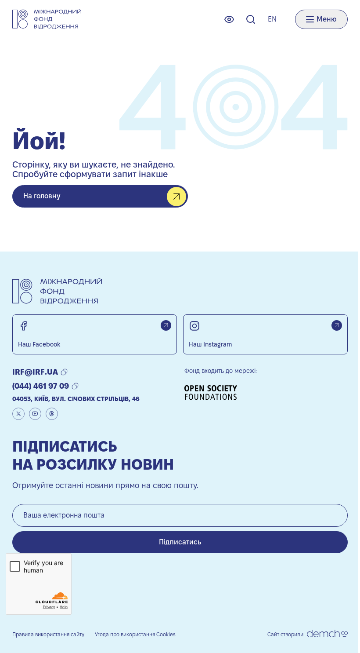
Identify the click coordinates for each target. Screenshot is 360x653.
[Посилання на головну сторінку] (46, 19)
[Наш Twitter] (18, 414)
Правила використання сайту (48, 634)
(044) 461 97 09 (40, 386)
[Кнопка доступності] (229, 19)
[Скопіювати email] (64, 372)
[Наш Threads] (52, 414)
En (272, 19)
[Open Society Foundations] (213, 392)
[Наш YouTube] (35, 414)
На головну (41, 196)
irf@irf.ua (35, 372)
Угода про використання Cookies (135, 634)
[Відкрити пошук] (250, 19)
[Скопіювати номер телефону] (75, 386)
